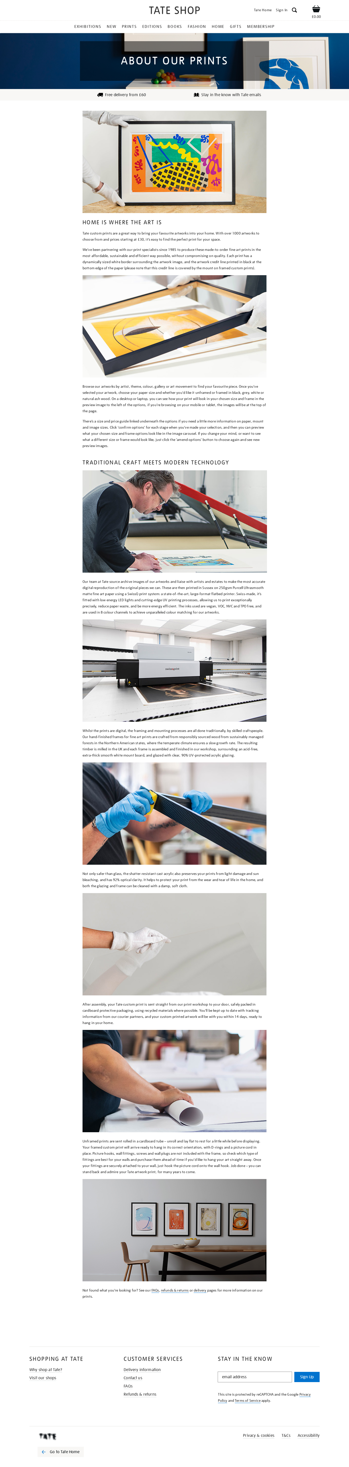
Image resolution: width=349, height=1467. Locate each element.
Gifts (236, 26)
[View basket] (316, 9)
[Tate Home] (70, 1436)
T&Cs (286, 1435)
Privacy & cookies (258, 1435)
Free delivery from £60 (125, 94)
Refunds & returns (140, 1394)
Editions (152, 26)
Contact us (133, 1378)
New (111, 26)
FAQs (155, 1290)
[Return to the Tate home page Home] (174, 11)
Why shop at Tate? (45, 1369)
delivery (200, 1290)
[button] (294, 10)
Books (175, 26)
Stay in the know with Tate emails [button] (231, 94)
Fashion (197, 26)
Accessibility (309, 1435)
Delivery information (142, 1369)
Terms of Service (248, 1400)
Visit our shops (42, 1378)
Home (218, 26)
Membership (261, 26)
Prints (129, 26)
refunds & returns (175, 1290)
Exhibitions (87, 26)
